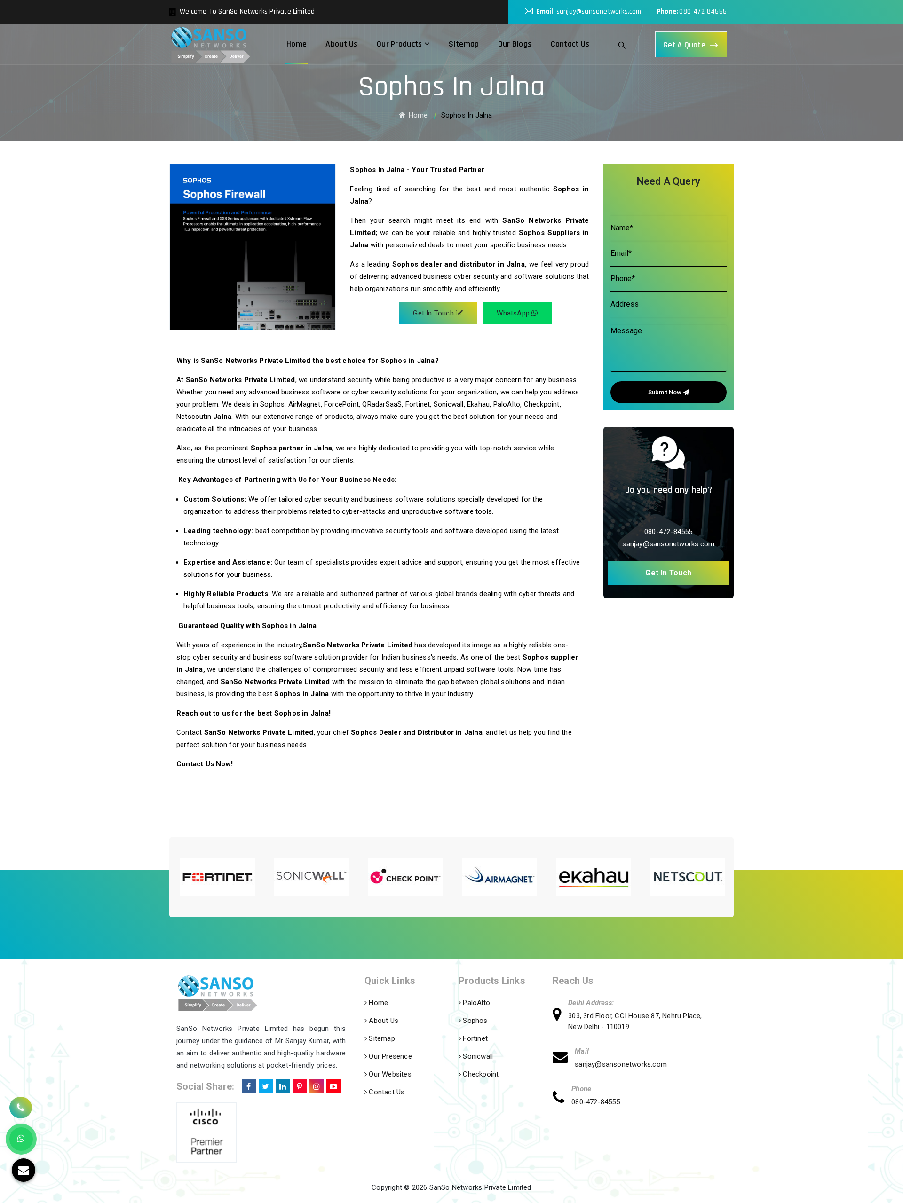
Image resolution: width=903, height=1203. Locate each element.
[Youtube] (332, 1085)
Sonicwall (477, 1056)
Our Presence (389, 1056)
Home (296, 44)
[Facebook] (248, 1085)
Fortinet (474, 1038)
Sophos (474, 1020)
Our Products (400, 44)
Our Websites (389, 1074)
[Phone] (562, 1099)
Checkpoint (480, 1074)
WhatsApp (514, 313)
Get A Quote (684, 44)
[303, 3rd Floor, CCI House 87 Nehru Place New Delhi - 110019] (560, 1015)
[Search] (622, 44)
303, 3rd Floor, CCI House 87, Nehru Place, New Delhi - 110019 (635, 1021)
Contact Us (570, 44)
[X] (265, 1085)
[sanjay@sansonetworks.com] (564, 1058)
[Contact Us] (20, 1102)
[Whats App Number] (21, 1139)
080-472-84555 (703, 11)
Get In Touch (434, 313)
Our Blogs (515, 44)
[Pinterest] (299, 1085)
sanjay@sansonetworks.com (599, 11)
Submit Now (665, 392)
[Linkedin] (282, 1085)
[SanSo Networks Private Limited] (210, 44)
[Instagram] (315, 1085)
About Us (341, 44)
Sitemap (464, 44)
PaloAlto (475, 1003)
